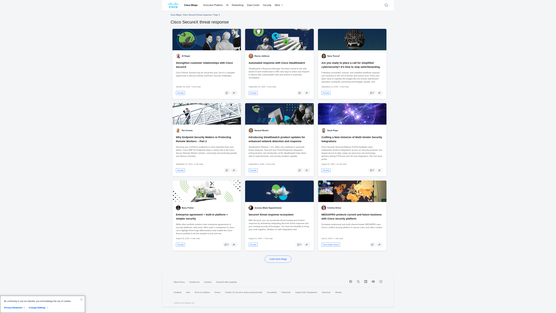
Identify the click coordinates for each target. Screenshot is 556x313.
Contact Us (194, 282)
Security (267, 5)
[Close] (81, 299)
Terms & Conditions (202, 292)
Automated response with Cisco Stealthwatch (277, 62)
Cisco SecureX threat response (197, 15)
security (180, 93)
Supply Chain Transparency (306, 292)
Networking (238, 5)
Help (188, 292)
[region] (42, 304)
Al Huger (186, 56)
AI (227, 5)
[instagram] (380, 281)
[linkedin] (365, 281)
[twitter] (358, 281)
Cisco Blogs (191, 5)
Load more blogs (278, 259)
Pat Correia (187, 130)
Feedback (178, 292)
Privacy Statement (13, 307)
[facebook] (350, 281)
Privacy (217, 292)
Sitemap (338, 292)
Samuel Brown (261, 130)
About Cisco (179, 282)
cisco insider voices (331, 245)
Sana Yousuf (333, 56)
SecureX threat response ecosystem (271, 214)
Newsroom (326, 292)
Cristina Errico (334, 208)
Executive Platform (213, 5)
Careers (208, 282)
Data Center (253, 5)
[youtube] (373, 281)
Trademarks (286, 292)
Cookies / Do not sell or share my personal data (243, 292)
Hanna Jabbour (262, 56)
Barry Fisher (188, 208)
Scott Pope (332, 130)
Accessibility (272, 292)
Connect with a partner (226, 282)
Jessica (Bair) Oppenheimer (268, 208)
